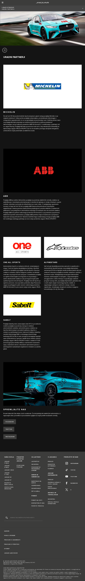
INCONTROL (35, 464)
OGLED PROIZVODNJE (52, 487)
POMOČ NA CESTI (36, 500)
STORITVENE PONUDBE (20, 466)
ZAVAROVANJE (36, 488)
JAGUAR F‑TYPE (6, 473)
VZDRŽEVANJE (35, 485)
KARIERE (6, 531)
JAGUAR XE (8, 477)
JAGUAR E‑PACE (6, 466)
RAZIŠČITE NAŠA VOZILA (8, 483)
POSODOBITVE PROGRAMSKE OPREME (36, 469)
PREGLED (50, 461)
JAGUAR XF (8, 480)
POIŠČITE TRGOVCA (37, 506)
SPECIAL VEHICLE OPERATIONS (53, 502)
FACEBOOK (10, 422)
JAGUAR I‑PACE (9, 470)
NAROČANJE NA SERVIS (36, 482)
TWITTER (9, 429)
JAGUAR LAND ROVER (11, 553)
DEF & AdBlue (35, 491)
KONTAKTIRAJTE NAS (37, 503)
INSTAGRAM (10, 437)
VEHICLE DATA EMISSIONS (8, 488)
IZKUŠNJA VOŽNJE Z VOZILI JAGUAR (54, 483)
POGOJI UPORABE (9, 535)
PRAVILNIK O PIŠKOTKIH (11, 544)
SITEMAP (7, 548)
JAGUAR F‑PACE (6, 462)
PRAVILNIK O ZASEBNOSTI (12, 540)
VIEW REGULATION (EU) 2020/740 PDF (13, 568)
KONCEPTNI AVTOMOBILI (52, 465)
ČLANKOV (51, 468)
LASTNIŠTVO (35, 461)
